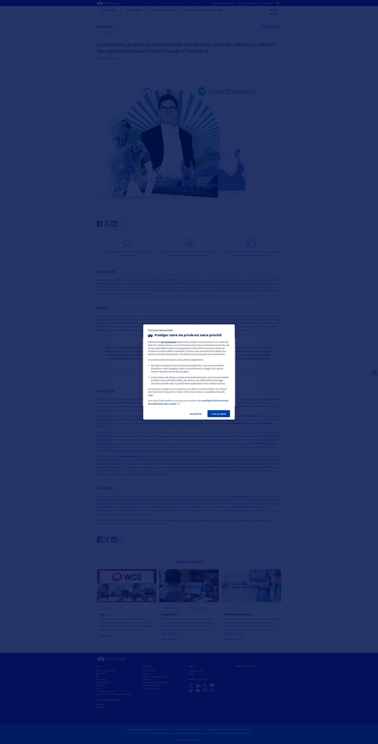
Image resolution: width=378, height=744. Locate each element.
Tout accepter (218, 413)
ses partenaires (168, 341)
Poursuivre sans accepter (160, 330)
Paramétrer (196, 413)
